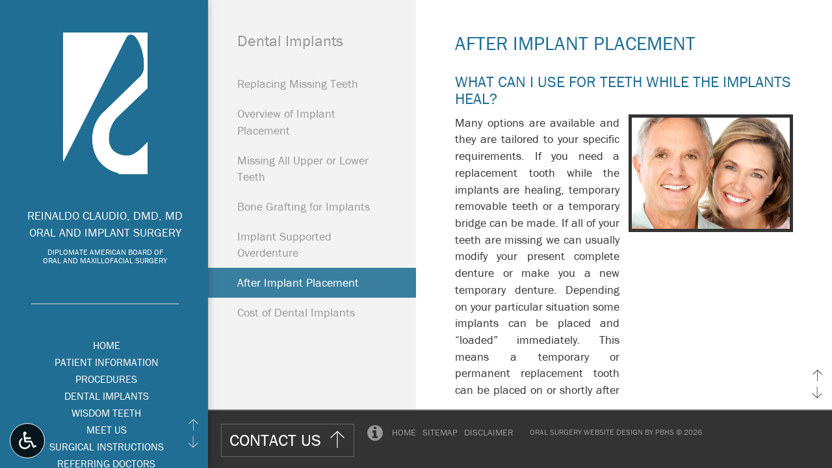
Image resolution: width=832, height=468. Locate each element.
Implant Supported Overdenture (284, 245)
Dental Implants (106, 395)
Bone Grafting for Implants (303, 206)
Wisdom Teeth (106, 412)
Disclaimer (489, 432)
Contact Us (275, 440)
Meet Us (106, 429)
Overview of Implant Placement (286, 122)
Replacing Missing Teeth (297, 83)
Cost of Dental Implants (296, 312)
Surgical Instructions (106, 446)
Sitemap (440, 432)
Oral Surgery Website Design (586, 432)
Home (106, 345)
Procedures (106, 378)
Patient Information (107, 362)
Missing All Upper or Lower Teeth (303, 169)
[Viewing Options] (27, 440)
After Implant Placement (298, 282)
